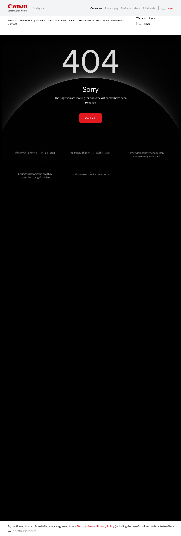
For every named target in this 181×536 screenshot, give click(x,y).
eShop (147, 23)
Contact (12, 23)
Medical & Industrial (145, 8)
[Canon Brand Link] (17, 8)
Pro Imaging (112, 8)
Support (152, 17)
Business (126, 8)
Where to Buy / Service (32, 20)
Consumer (96, 8)
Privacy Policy (105, 526)
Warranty (141, 17)
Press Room (102, 20)
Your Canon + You (57, 20)
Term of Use (84, 526)
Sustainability (86, 20)
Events (73, 20)
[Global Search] (163, 8)
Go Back (90, 118)
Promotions (117, 20)
